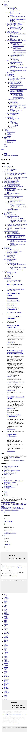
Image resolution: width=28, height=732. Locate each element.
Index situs (7, 504)
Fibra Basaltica (10, 74)
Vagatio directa (13, 8)
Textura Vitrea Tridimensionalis (14, 82)
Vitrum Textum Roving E (7, 507)
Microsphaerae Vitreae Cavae (13, 25)
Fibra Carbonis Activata (12, 99)
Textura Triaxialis (14, 47)
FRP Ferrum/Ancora (14, 118)
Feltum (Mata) (13, 101)
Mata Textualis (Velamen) (13, 60)
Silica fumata (13, 126)
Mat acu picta (10, 72)
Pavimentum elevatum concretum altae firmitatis (18, 97)
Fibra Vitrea (7, 510)
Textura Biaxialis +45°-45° (19, 44)
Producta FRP (10, 117)
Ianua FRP (12, 121)
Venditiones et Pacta (11, 140)
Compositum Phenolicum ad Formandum (16, 30)
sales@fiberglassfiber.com (18, 460)
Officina (8, 133)
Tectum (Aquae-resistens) (16, 62)
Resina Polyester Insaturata (16, 39)
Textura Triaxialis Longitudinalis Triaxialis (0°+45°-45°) (19, 50)
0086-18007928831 (8, 521)
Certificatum (9, 134)
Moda (8, 141)
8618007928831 (7, 544)
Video (5, 144)
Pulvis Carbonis (13, 111)
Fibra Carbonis (13, 114)
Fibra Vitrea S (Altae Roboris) (14, 23)
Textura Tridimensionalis (15, 83)
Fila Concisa (9, 12)
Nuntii (5, 129)
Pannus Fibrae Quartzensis (16, 77)
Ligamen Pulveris (14, 36)
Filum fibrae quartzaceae (15, 81)
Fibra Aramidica (13, 115)
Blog (5, 138)
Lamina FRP (13, 122)
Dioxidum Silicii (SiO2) (12, 124)
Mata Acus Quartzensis (15, 79)
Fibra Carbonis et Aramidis (13, 113)
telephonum (6, 457)
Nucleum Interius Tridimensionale (12, 435)
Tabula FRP (12, 119)
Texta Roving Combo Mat (16, 42)
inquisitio (9, 342)
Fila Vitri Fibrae (13, 11)
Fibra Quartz (10, 75)
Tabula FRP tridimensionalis (16, 85)
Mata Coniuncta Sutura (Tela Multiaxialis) (16, 40)
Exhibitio (9, 136)
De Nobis (6, 130)
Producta (6, 5)
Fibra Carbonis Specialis (12, 103)
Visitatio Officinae (11, 132)
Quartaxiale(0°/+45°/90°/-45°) (17, 55)
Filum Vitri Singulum (13, 301)
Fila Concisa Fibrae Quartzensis (17, 78)
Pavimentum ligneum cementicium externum (18, 95)
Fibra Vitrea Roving (11, 7)
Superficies (12, 63)
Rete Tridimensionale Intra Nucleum (18, 89)
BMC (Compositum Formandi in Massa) (16, 173)
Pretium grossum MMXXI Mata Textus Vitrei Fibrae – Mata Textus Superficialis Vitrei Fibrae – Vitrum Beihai (18, 221)
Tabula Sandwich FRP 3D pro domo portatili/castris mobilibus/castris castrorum (15, 351)
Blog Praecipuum (15, 504)
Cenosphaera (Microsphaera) (16, 28)
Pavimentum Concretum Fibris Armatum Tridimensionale (17, 92)
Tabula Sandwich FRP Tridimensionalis (15, 87)
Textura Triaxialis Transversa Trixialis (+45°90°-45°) (19, 53)
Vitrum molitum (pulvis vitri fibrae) (15, 24)
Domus (5, 4)
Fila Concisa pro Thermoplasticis (17, 16)
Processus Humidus (14, 17)
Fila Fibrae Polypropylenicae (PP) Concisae (17, 177)
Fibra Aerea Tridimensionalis (16, 90)
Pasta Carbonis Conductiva (16, 110)
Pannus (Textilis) (13, 102)
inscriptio (6, 456)
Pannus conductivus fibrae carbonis (18, 105)
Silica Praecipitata (14, 125)
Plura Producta (10, 128)
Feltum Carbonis (13, 106)
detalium (13, 342)
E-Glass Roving (14, 510)
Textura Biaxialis (14, 43)
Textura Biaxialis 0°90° (18, 46)
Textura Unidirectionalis (15, 56)
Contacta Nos (7, 137)
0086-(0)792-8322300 (14, 457)
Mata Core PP (13, 58)
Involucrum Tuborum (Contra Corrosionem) (17, 224)
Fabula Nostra (10, 142)
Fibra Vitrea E (13, 508)
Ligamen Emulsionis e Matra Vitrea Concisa (17, 189)
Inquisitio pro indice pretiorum (8, 502)
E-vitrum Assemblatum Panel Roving (14, 317)
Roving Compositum (14, 9)
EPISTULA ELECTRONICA (8, 459)
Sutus (11, 38)
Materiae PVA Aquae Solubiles (17, 21)
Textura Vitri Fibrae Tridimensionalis (13, 308)
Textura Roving (10, 31)
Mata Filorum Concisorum (13, 32)
